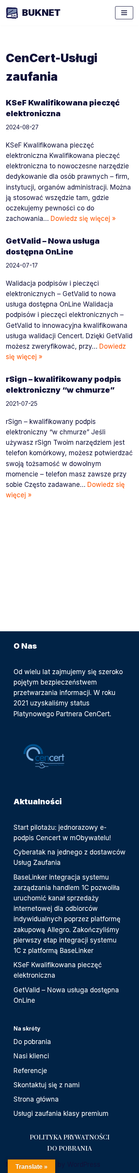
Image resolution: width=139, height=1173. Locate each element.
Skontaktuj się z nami (47, 1085)
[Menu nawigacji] (124, 12)
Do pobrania (32, 1042)
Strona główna (36, 1099)
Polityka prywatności (70, 1136)
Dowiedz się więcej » (83, 218)
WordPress (83, 1164)
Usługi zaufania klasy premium (61, 1113)
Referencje (30, 1071)
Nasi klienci (31, 1056)
